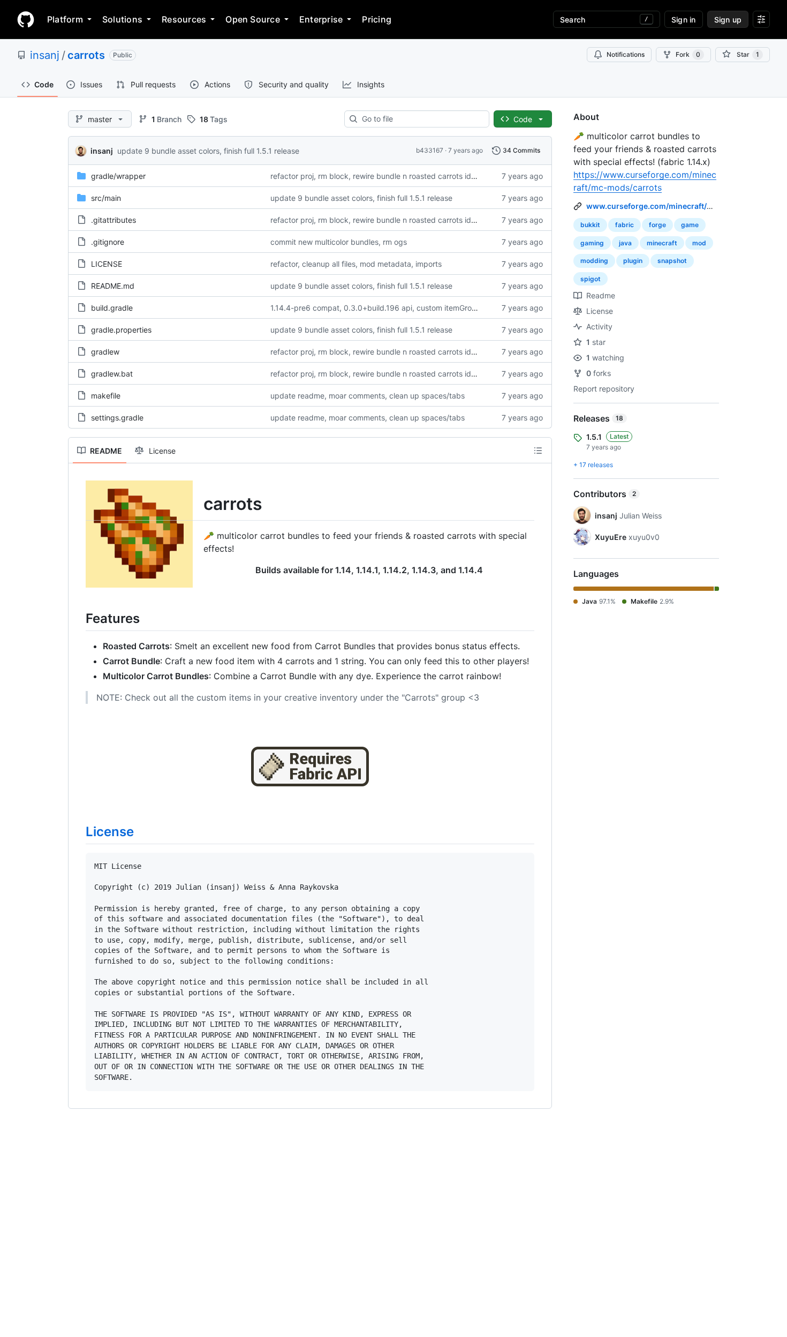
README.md (112, 285)
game (690, 225)
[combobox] (421, 119)
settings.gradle (117, 417)
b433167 (429, 150)
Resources (184, 19)
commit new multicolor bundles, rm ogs (338, 241)
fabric (624, 225)
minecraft (662, 243)
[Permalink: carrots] (78, 504)
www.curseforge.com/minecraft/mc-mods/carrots (679, 206)
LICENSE (106, 263)
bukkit (590, 225)
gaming (592, 243)
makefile (105, 395)
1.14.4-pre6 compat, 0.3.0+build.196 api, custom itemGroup (375, 307)
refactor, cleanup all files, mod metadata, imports (356, 263)
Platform (65, 19)
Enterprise (321, 19)
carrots (86, 55)
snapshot (672, 261)
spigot (590, 279)
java (625, 243)
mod (699, 243)
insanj (44, 55)
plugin (632, 261)
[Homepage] (25, 19)
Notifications (626, 54)
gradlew (105, 351)
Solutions (122, 19)
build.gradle (112, 307)
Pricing (376, 19)
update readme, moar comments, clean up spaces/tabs (367, 395)
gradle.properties (121, 329)
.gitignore (107, 241)
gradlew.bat (112, 373)
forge (657, 225)
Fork (688, 54)
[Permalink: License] (78, 831)
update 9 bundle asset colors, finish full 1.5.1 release (208, 150)
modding (594, 261)
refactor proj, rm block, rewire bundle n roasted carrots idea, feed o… (391, 176)
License (110, 831)
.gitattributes (113, 219)
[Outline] (538, 450)
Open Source (252, 19)
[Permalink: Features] (78, 618)
